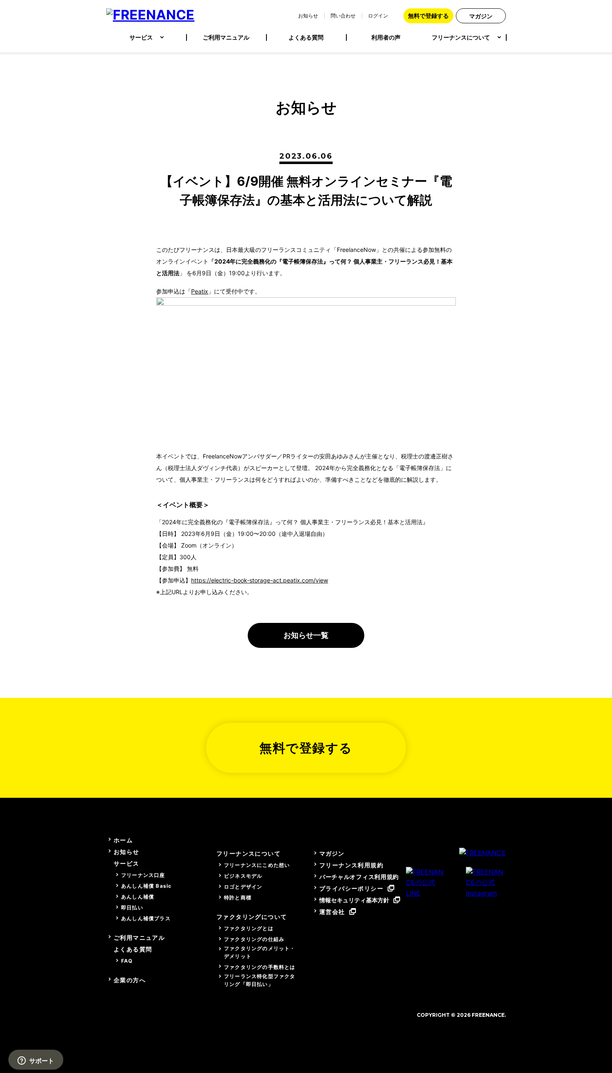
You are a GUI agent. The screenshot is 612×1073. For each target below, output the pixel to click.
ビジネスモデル (243, 876)
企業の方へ (130, 979)
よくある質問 (306, 37)
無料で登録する (428, 15)
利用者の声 (386, 37)
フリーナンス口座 (143, 875)
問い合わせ (343, 15)
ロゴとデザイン (243, 887)
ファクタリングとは (249, 928)
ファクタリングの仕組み (254, 939)
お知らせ (308, 15)
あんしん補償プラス (146, 918)
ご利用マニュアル (226, 37)
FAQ (127, 961)
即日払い (132, 907)
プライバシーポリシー (351, 888)
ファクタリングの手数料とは (260, 967)
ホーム (123, 840)
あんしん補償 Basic (146, 886)
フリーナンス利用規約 (351, 865)
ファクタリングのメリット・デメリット (260, 952)
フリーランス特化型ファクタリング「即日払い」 (260, 980)
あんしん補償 (137, 897)
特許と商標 (237, 897)
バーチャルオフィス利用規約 (359, 876)
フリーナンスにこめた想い (257, 865)
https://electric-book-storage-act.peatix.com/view (259, 580)
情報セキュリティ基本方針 (354, 900)
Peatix (199, 291)
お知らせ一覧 (306, 635)
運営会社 (332, 911)
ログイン (378, 15)
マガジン (481, 16)
